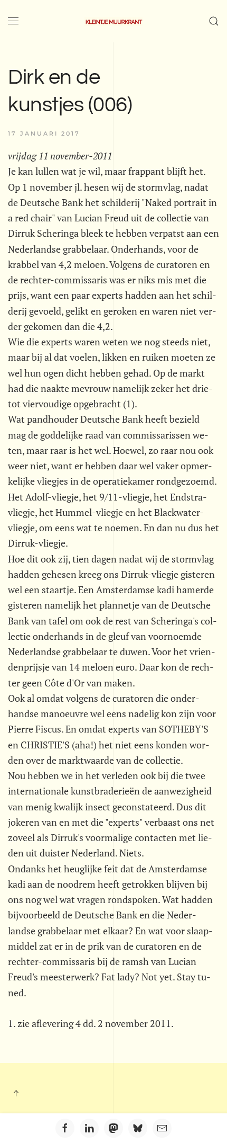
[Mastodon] (113, 1128)
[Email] (162, 1128)
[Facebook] (64, 1128)
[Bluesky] (137, 1128)
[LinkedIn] (89, 1128)
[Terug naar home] (113, 21)
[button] (13, 21)
